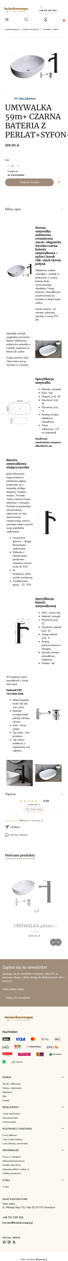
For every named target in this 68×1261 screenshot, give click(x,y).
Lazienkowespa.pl (12, 29)
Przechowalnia (9, 1122)
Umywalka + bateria (51, 29)
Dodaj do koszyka (29, 182)
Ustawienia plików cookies (15, 1169)
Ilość (7, 160)
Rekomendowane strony (14, 1160)
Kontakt (6, 1100)
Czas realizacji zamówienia (15, 1143)
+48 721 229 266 (48, 10)
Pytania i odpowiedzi (12, 1088)
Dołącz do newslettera (18, 998)
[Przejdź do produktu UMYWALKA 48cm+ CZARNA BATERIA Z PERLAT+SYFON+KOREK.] (34, 894)
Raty (4, 1096)
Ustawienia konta (10, 1117)
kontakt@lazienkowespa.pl (18, 1223)
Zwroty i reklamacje (11, 1083)
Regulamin (7, 1092)
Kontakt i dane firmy (12, 1165)
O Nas (6, 1186)
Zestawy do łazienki (31, 29)
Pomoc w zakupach (12, 1156)
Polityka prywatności (12, 1173)
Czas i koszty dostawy (12, 1139)
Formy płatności (10, 1135)
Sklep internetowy (33, 1259)
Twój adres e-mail (13, 989)
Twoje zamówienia (11, 1113)
